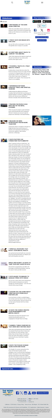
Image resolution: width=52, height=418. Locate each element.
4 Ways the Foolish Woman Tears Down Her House (18, 345)
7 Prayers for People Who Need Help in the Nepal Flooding (18, 105)
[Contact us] (33, 393)
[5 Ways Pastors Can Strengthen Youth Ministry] (4, 140)
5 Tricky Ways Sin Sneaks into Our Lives (19, 40)
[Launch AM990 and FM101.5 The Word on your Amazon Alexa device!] (42, 26)
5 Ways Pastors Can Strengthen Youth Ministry (18, 140)
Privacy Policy (20, 404)
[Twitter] (42, 30)
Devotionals (38, 67)
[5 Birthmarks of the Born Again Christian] (4, 25)
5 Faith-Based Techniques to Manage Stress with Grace (19, 277)
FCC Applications (32, 407)
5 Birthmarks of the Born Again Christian (18, 25)
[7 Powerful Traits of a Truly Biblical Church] (4, 67)
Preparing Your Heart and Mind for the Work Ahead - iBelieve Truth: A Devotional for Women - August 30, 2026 (41, 72)
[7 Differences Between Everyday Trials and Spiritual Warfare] (4, 86)
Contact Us (31, 401)
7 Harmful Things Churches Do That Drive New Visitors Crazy (20, 326)
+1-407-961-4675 (33, 399)
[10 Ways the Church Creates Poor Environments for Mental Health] (4, 311)
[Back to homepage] (27, 2)
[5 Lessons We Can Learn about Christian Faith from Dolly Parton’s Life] (4, 292)
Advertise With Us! (42, 40)
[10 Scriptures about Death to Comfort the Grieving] (4, 53)
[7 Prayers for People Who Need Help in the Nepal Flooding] (4, 105)
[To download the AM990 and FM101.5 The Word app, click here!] (37, 21)
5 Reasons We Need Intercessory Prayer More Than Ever (18, 122)
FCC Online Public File (43, 404)
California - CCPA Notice (11, 404)
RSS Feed (4, 21)
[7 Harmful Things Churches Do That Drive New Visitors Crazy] (4, 326)
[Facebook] (35, 30)
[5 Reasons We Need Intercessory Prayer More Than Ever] (4, 121)
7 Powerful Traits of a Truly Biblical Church (19, 66)
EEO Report (34, 404)
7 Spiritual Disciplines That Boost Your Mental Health (18, 249)
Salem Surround (40, 407)
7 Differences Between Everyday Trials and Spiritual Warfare (19, 87)
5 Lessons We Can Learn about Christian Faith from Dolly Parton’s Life (20, 293)
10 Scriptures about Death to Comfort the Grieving (19, 53)
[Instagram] (48, 30)
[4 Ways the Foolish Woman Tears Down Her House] (4, 346)
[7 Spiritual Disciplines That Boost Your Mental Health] (4, 249)
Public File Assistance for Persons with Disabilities (15, 407)
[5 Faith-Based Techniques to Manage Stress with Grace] (4, 277)
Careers (47, 407)
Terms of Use (28, 404)
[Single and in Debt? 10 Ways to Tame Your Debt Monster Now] (4, 263)
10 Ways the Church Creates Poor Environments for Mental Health (19, 311)
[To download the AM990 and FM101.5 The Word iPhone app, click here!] (47, 21)
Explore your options (41, 37)
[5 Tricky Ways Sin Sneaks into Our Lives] (4, 41)
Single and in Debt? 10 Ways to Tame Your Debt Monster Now (20, 263)
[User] (29, 393)
